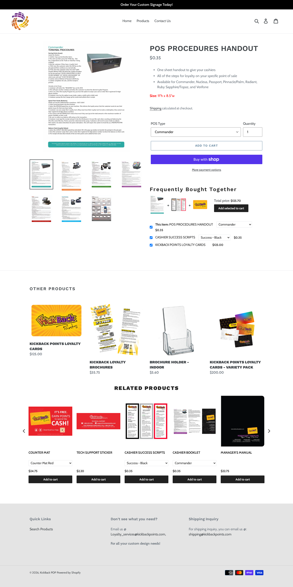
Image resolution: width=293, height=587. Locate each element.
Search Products (41, 529)
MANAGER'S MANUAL (236, 453)
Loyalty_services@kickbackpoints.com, (138, 534)
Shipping (155, 108)
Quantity (249, 124)
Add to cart (50, 479)
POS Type (158, 124)
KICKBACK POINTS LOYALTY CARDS (180, 245)
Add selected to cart (231, 208)
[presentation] (24, 431)
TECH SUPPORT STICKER (94, 453)
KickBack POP (48, 572)
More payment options (206, 170)
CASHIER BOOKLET (186, 453)
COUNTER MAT (39, 453)
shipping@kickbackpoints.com (210, 534)
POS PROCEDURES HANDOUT (184, 224)
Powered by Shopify (69, 572)
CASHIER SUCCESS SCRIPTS (175, 237)
